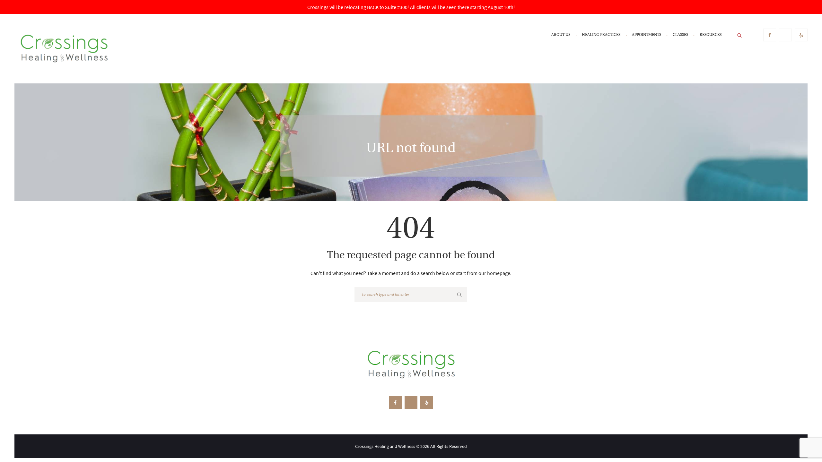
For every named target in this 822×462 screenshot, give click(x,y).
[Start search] (459, 295)
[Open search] (739, 35)
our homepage (494, 273)
